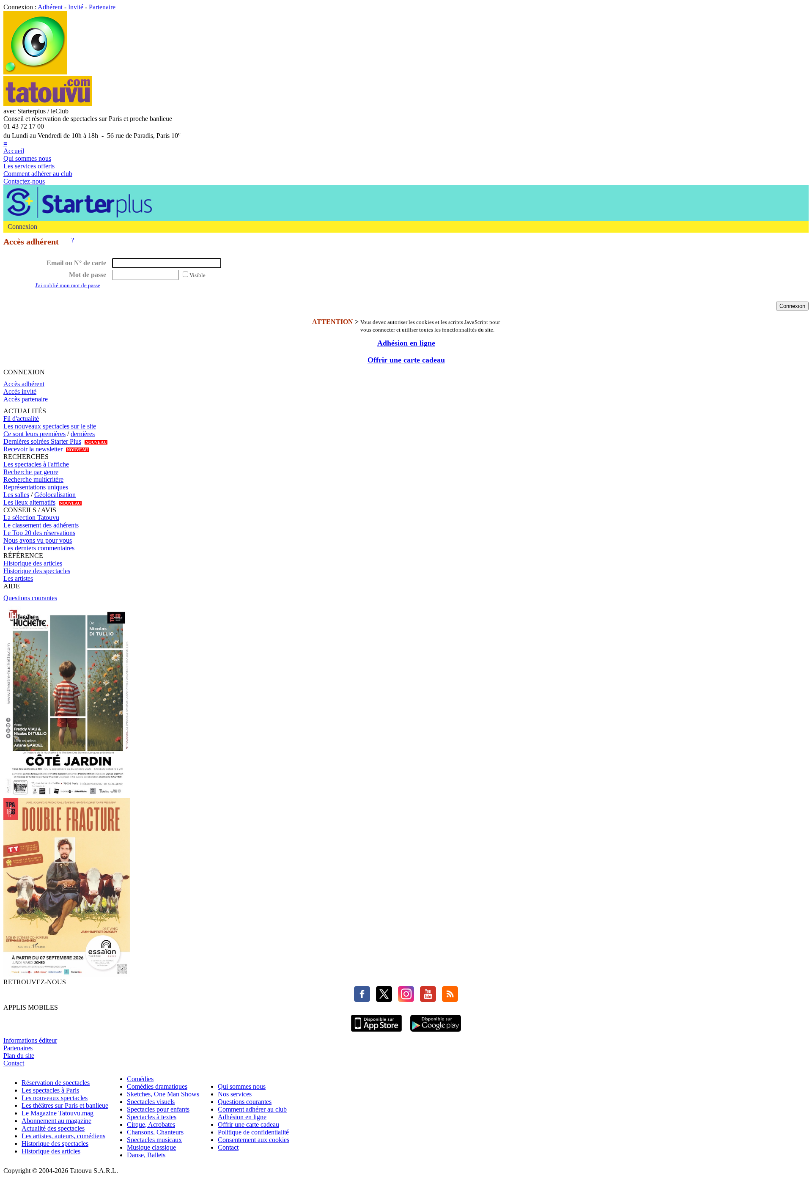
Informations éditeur (30, 1040)
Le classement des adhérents (41, 525)
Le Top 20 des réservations (39, 532)
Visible (197, 275)
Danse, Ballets (146, 1155)
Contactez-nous (24, 181)
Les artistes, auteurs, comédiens (63, 1136)
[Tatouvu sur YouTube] (426, 999)
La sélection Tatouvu (31, 517)
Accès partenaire (25, 399)
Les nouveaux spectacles (55, 1097)
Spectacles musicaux (154, 1139)
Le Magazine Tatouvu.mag (57, 1113)
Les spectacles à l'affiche (36, 464)
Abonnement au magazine (56, 1120)
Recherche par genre (30, 471)
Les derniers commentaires (38, 548)
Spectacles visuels (151, 1101)
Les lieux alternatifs (29, 502)
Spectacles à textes (151, 1116)
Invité (75, 7)
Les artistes (18, 578)
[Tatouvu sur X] (382, 999)
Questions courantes (30, 597)
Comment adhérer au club (37, 173)
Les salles (16, 494)
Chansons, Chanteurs (155, 1132)
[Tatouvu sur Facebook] (362, 999)
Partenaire (102, 7)
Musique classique (151, 1147)
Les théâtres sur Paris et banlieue (65, 1105)
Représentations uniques (35, 487)
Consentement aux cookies (253, 1139)
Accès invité (19, 391)
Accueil (13, 150)
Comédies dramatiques (157, 1086)
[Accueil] (35, 72)
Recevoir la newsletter (33, 449)
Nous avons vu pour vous (37, 540)
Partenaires (18, 1048)
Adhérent (50, 7)
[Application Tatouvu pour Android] (435, 1032)
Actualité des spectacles (53, 1128)
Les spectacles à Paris (50, 1090)
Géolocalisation (55, 494)
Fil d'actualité (21, 418)
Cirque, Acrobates (151, 1124)
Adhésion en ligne (406, 343)
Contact (13, 1063)
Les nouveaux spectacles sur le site (49, 426)
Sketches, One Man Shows (163, 1094)
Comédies (140, 1078)
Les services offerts (29, 166)
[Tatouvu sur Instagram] (404, 999)
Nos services (235, 1094)
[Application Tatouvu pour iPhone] (376, 1032)
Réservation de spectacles (56, 1082)
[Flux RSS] (448, 999)
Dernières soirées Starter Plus (42, 441)
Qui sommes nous (27, 158)
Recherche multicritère (33, 479)
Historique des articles (32, 563)
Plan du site (18, 1055)
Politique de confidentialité (253, 1132)
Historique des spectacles (36, 570)
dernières (83, 433)
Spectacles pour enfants (158, 1109)
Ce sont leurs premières (34, 433)
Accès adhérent (23, 383)
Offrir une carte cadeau (406, 360)
